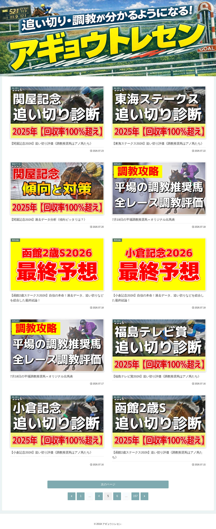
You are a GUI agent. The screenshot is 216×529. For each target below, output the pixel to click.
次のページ (108, 484)
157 (135, 496)
